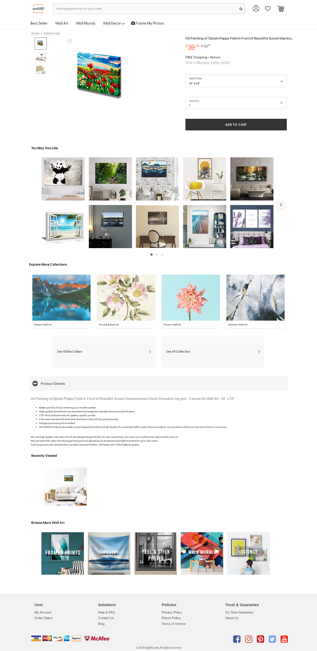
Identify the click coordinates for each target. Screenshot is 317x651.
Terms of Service (174, 624)
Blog (101, 624)
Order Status (44, 618)
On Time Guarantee (239, 612)
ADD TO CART (236, 124)
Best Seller (39, 23)
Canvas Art (51, 33)
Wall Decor (112, 23)
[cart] (281, 9)
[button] (281, 205)
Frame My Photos (150, 23)
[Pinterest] (261, 639)
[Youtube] (284, 639)
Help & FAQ (106, 612)
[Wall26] (37, 8)
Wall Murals (86, 23)
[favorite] (267, 8)
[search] (241, 8)
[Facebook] (237, 639)
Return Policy (171, 618)
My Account (43, 612)
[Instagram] (249, 639)
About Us (232, 618)
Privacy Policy (172, 612)
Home (35, 33)
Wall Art (61, 23)
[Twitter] (273, 639)
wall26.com (151, 647)
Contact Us (106, 618)
